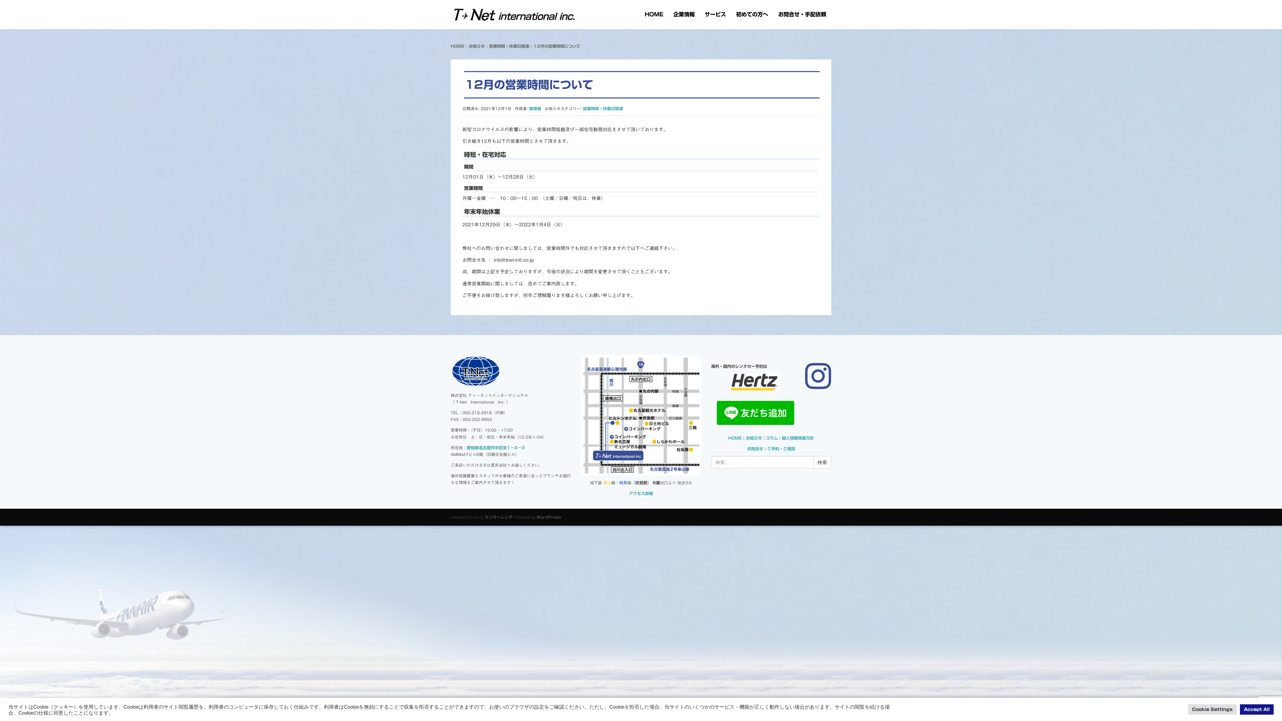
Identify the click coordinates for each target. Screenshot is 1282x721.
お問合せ (755, 449)
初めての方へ (752, 14)
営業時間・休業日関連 (509, 46)
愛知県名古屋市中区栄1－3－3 (496, 448)
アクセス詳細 (641, 493)
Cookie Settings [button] (1212, 709)
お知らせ (477, 46)
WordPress (549, 517)
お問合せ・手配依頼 (802, 14)
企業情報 (684, 14)
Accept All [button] (1257, 709)
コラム (772, 438)
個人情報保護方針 (798, 438)
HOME (654, 14)
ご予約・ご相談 (781, 449)
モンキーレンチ (499, 517)
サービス (715, 14)
